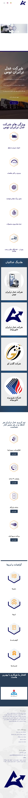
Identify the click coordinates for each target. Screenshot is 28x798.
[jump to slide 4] (16, 31)
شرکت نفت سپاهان (22, 736)
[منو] (5, 3)
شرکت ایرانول (23, 739)
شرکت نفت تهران (22, 741)
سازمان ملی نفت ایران (21, 732)
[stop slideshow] (18, 31)
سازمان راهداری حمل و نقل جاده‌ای (18, 734)
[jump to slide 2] (13, 31)
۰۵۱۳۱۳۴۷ (21, 752)
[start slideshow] (10, 31)
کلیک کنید (14, 454)
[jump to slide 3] (15, 31)
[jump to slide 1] (12, 31)
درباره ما (14, 102)
